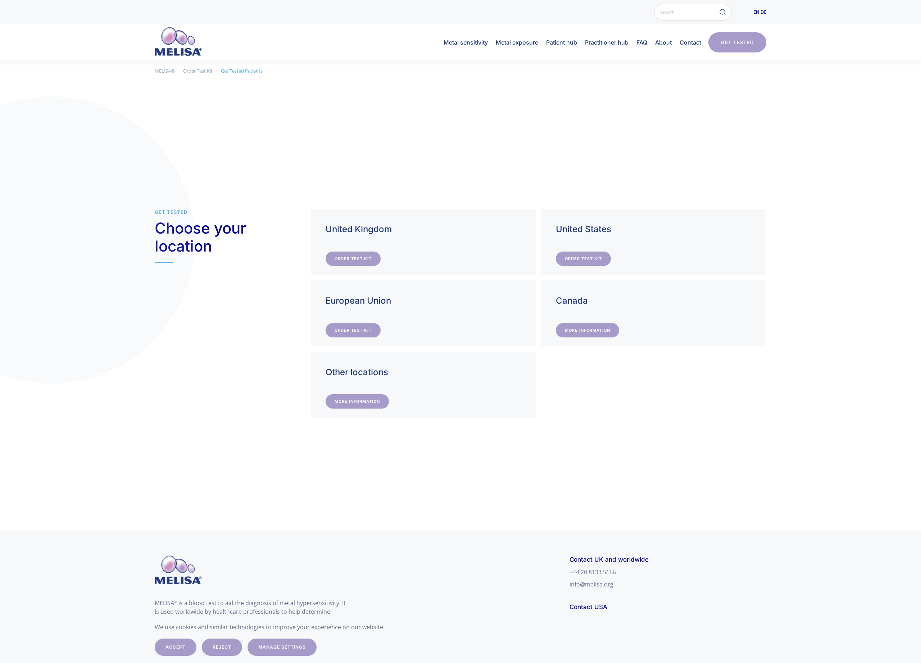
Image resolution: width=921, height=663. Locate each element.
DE (763, 12)
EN (756, 12)
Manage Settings (282, 647)
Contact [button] (690, 42)
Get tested (737, 42)
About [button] (663, 42)
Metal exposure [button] (517, 42)
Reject (222, 647)
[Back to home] (186, 42)
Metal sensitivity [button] (466, 42)
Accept (175, 647)
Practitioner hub (607, 42)
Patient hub (561, 42)
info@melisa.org (591, 584)
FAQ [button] (641, 42)
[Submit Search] (723, 12)
